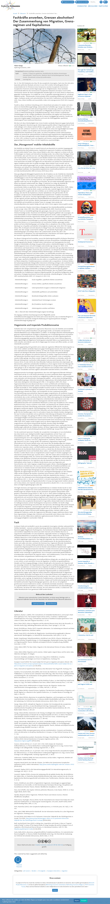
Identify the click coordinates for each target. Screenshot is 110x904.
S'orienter (82, 6)
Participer (103, 6)
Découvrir (92, 6)
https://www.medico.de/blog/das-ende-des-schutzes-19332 (56, 764)
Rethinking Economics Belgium (75, 884)
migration (64, 871)
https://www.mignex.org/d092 (23, 741)
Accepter (83, 900)
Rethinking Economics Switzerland (55, 884)
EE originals (41, 871)
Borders (34, 871)
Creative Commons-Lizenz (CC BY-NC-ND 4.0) (49, 845)
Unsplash (71, 63)
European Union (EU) (53, 871)
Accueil (15, 13)
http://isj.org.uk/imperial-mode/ (23, 829)
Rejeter (77, 900)
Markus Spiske (63, 63)
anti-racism (26, 871)
